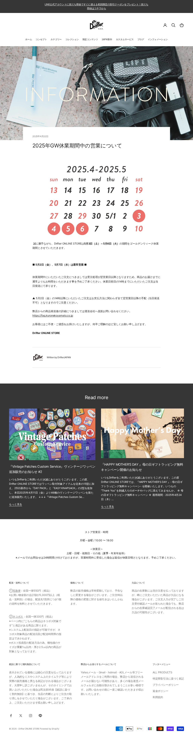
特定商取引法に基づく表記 (168, 678)
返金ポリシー (160, 690)
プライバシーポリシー (166, 684)
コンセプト (41, 39)
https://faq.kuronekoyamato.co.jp (52, 315)
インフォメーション (158, 39)
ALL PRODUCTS (162, 672)
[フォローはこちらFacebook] (11, 715)
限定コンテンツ (90, 39)
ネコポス (18, 616)
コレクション (72, 39)
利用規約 (158, 697)
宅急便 (17, 590)
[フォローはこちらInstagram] (30, 715)
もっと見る (15, 504)
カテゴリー (56, 39)
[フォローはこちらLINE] (40, 715)
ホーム (28, 39)
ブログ (140, 39)
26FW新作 (107, 39)
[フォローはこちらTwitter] (21, 715)
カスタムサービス (125, 39)
